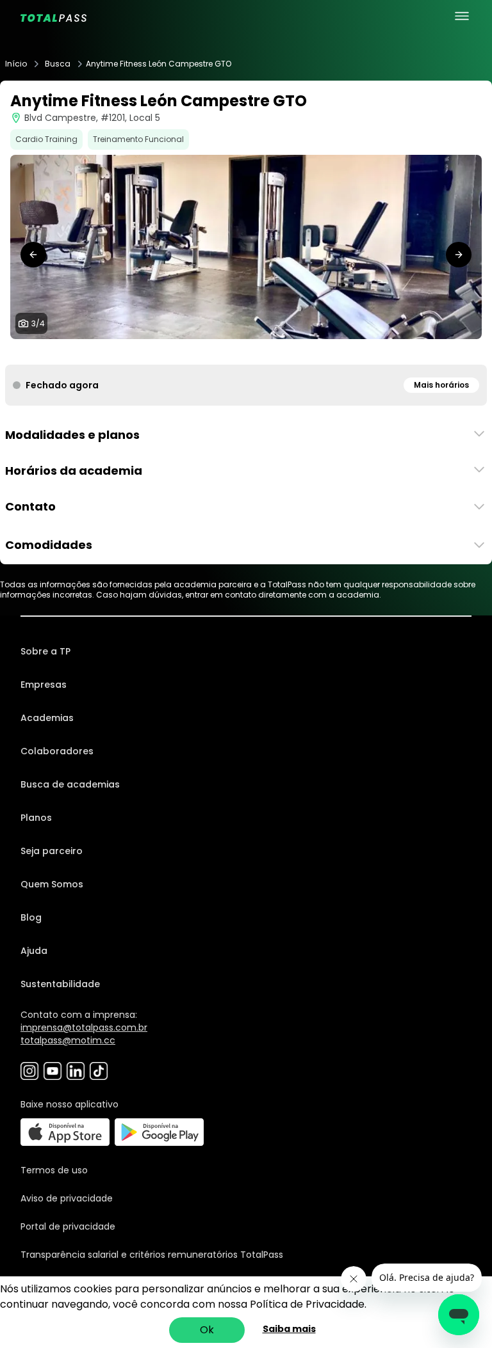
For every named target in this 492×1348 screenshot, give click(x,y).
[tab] (230, 351)
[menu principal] (462, 16)
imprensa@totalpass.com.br (83, 1027)
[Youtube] (53, 1071)
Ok (207, 1329)
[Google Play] (159, 1132)
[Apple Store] (65, 1132)
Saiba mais (289, 1328)
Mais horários (441, 384)
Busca (57, 64)
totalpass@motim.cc (67, 1040)
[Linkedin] (76, 1071)
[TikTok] (99, 1071)
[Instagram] (29, 1071)
